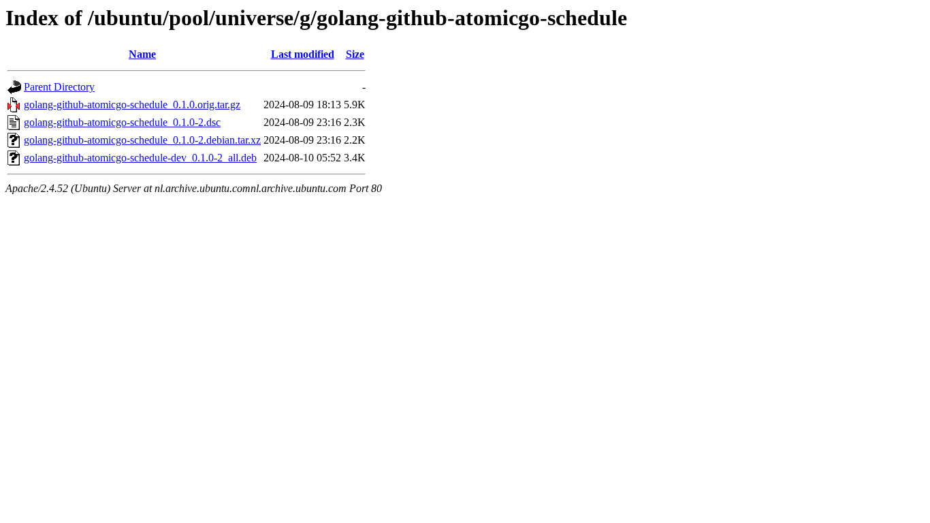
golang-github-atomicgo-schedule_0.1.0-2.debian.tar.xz (142, 140)
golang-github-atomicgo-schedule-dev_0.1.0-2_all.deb (140, 157)
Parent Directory (59, 87)
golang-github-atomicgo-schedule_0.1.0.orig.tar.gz (132, 104)
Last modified (302, 54)
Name (142, 54)
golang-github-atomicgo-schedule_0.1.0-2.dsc (122, 122)
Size (355, 54)
